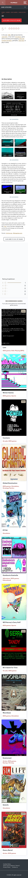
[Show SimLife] (14, 784)
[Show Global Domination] (14, 463)
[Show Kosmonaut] (14, 738)
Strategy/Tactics (8, 488)
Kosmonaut (7, 758)
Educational (7, 580)
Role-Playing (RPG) (17, 350)
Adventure (6, 578)
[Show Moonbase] (14, 692)
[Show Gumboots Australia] (14, 555)
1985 (9, 35)
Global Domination (10, 483)
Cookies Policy (7, 864)
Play (5, 226)
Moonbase (7, 713)
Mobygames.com (17, 233)
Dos (23, 311)
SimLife (6, 805)
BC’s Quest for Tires (10, 667)
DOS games (14, 12)
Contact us (15, 867)
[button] (2, 2)
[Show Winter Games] (14, 372)
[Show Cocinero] (14, 417)
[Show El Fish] (14, 510)
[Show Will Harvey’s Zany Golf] (14, 602)
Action (5, 761)
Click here (21, 40)
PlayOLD (14, 2)
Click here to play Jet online (11, 20)
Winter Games (8, 392)
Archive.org (9, 233)
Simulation (22, 12)
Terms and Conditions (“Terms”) (11, 865)
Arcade (5, 441)
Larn (4, 347)
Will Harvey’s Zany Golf (12, 622)
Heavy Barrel (8, 850)
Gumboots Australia (10, 575)
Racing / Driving (8, 763)
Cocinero (6, 438)
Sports (13, 396)
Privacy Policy (6, 867)
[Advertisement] (14, 61)
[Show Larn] (14, 327)
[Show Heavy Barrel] (14, 830)
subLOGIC (4, 37)
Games (8, 12)
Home (3, 12)
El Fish (5, 530)
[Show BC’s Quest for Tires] (14, 647)
